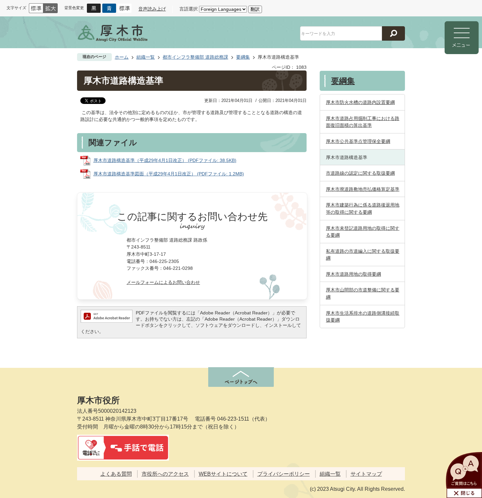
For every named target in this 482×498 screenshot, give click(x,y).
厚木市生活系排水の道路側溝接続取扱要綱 (362, 316)
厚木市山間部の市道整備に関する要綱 (362, 293)
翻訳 (255, 9)
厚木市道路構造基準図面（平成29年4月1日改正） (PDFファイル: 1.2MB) (168, 173)
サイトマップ (366, 474)
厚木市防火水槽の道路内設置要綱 (360, 102)
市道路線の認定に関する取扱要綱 (360, 173)
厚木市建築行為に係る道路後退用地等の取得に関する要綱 (362, 208)
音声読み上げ (152, 8)
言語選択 (188, 8)
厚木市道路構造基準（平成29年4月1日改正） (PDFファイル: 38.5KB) (164, 160)
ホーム (122, 57)
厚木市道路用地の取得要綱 (353, 274)
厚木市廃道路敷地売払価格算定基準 (362, 189)
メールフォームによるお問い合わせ (163, 282)
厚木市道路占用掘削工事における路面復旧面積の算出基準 (362, 122)
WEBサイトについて (223, 474)
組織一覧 (145, 57)
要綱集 (243, 57)
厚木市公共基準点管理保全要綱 (358, 141)
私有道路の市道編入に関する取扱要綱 (362, 255)
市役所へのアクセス (165, 474)
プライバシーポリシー (283, 474)
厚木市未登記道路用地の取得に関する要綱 (362, 232)
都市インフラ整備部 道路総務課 (195, 57)
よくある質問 (116, 474)
